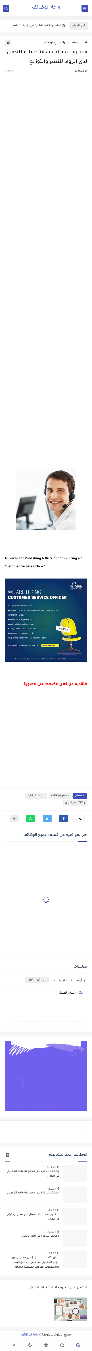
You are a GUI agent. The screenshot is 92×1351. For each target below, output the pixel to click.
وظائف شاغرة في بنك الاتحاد (40, 1236)
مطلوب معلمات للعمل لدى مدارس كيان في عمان (33, 1217)
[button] (63, 818)
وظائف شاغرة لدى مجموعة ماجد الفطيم (33, 1193)
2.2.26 (52, 1253)
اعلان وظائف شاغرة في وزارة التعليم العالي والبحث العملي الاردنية (34, 25)
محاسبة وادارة (36, 796)
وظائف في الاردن (75, 802)
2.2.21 (52, 1189)
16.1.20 (51, 1167)
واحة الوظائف (46, 7)
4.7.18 (52, 1210)
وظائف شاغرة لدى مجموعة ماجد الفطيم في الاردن (33, 1174)
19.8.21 (51, 1232)
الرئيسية (77, 43)
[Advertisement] (45, 274)
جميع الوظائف (52, 43)
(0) (7, 71)
